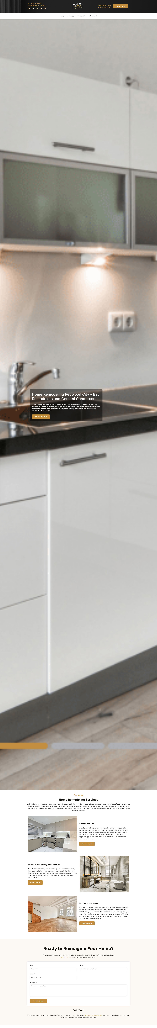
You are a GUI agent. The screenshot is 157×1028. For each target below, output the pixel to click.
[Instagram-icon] (41, 8)
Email (82, 965)
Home (62, 16)
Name (32, 965)
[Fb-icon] (29, 8)
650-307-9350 (66, 957)
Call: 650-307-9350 (41, 416)
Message (33, 982)
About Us (71, 16)
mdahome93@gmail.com (93, 1015)
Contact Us (93, 16)
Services (80, 16)
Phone (32, 974)
